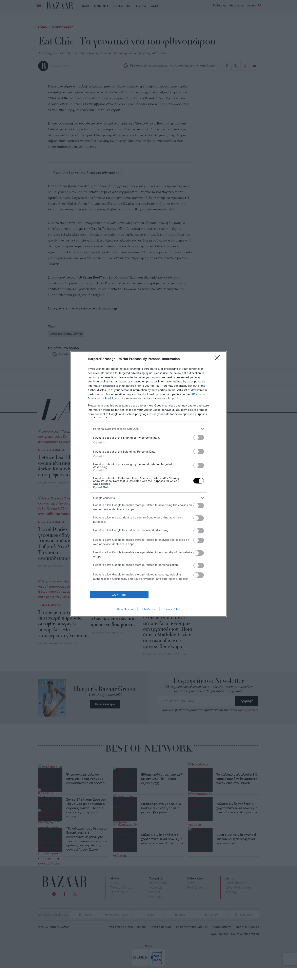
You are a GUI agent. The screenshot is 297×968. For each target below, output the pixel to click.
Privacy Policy (171, 609)
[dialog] (148, 484)
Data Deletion (125, 609)
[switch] (198, 437)
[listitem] (148, 428)
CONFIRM (119, 594)
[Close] (218, 359)
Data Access (148, 609)
